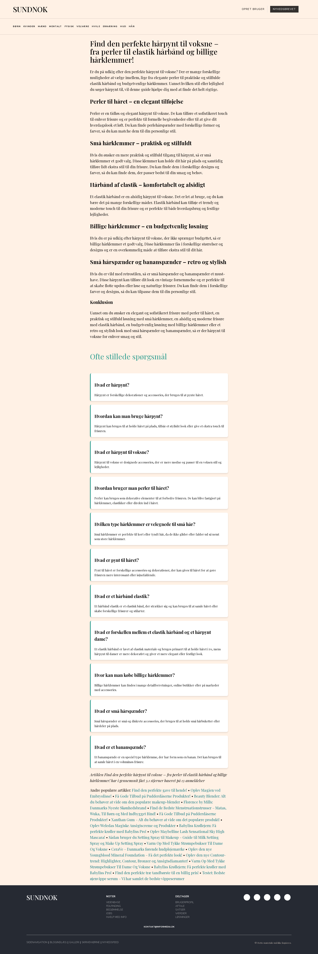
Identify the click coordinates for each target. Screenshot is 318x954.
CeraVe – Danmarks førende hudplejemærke (148, 849)
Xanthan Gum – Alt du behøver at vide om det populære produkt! (165, 819)
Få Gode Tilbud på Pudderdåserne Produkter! (152, 795)
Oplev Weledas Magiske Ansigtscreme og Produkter (133, 825)
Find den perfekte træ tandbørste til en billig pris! (157, 872)
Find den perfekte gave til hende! (159, 790)
